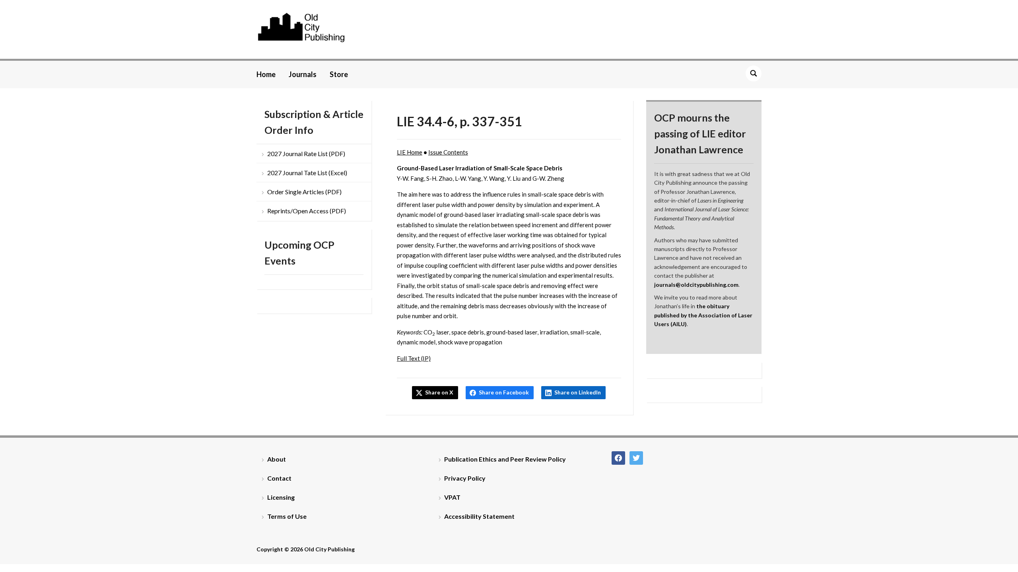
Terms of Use (287, 516)
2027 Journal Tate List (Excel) (307, 172)
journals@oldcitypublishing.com (696, 284)
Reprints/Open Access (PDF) (306, 210)
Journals (303, 74)
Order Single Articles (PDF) (304, 191)
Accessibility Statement (479, 516)
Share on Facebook (504, 392)
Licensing (281, 497)
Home (266, 74)
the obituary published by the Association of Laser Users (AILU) (703, 315)
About (276, 459)
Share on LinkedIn (577, 392)
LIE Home (409, 152)
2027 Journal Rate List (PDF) (306, 153)
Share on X (439, 392)
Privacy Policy (465, 478)
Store (339, 74)
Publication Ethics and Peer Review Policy (505, 459)
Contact (279, 478)
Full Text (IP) (414, 358)
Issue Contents (448, 152)
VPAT (452, 497)
